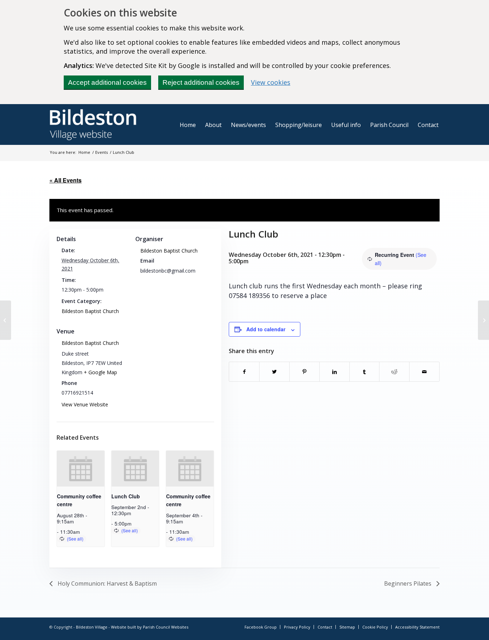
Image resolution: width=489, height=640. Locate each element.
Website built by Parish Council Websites (149, 627)
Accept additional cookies (107, 82)
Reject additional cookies (201, 82)
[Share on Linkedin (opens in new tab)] (334, 371)
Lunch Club (125, 496)
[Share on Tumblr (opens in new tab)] (364, 371)
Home (84, 152)
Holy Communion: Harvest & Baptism (106, 583)
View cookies (270, 82)
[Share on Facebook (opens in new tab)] (244, 371)
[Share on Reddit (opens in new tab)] (394, 371)
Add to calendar (265, 329)
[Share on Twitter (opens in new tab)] (274, 371)
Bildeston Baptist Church (90, 311)
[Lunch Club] (5, 320)
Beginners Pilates (408, 583)
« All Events (65, 180)
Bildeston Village (91, 627)
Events (101, 152)
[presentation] (81, 469)
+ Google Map (100, 372)
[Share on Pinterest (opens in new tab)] (304, 371)
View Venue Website (85, 404)
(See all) (75, 539)
